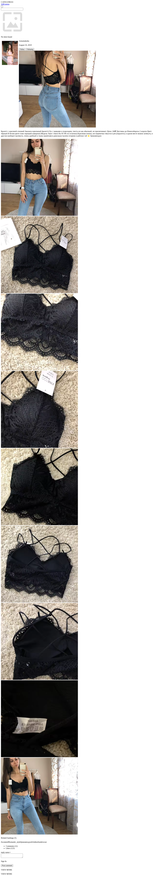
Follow (22, 49)
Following (30, 49)
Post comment (7, 865)
